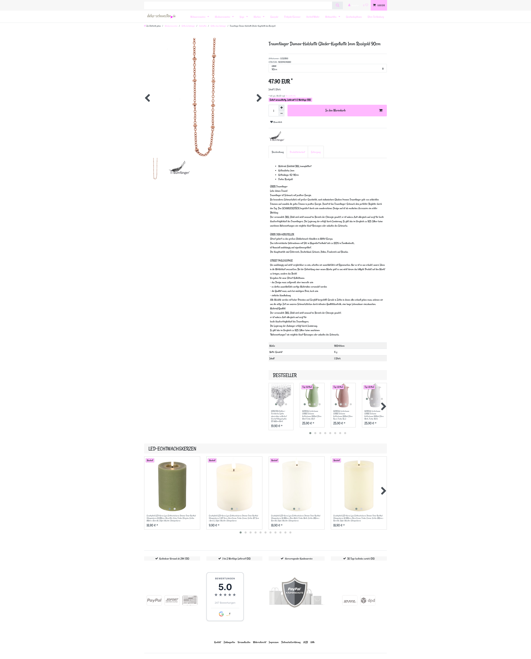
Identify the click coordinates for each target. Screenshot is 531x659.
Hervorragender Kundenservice (299, 558)
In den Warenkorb (335, 110)
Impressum (274, 642)
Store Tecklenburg (376, 16)
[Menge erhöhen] (281, 108)
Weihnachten (331, 16)
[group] (281, 395)
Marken (257, 16)
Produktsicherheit (297, 152)
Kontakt (217, 642)
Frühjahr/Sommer (292, 16)
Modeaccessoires (223, 16)
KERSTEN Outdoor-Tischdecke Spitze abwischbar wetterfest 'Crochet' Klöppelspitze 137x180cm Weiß (279, 416)
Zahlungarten (229, 642)
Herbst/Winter (312, 16)
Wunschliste (277, 122)
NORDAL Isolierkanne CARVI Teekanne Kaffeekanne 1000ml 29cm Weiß (374, 415)
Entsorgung (316, 152)
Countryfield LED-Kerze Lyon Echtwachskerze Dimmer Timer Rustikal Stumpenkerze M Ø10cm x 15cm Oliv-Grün (171, 518)
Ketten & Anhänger (188, 25)
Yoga (242, 16)
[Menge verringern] (281, 113)
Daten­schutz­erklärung (291, 642)
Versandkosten (290, 95)
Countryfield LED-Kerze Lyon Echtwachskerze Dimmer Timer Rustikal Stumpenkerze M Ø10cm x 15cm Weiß (295, 518)
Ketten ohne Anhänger (218, 25)
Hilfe (313, 642)
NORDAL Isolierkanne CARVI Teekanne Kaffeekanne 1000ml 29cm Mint (311, 415)
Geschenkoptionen (354, 16)
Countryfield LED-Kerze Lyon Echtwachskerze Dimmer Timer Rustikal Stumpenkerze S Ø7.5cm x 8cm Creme (234, 518)
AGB (305, 642)
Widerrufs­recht (259, 642)
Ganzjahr (274, 16)
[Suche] (337, 5)
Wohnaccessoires (198, 16)
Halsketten (203, 25)
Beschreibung (278, 152)
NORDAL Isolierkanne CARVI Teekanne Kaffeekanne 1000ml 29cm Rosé (342, 415)
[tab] (278, 152)
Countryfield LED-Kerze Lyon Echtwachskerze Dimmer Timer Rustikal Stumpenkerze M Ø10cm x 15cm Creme (358, 518)
